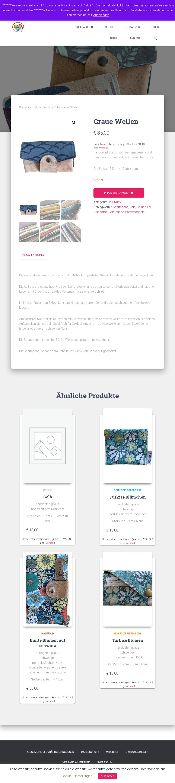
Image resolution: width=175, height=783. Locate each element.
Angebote (136, 38)
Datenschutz (90, 751)
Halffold (47, 633)
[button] (74, 123)
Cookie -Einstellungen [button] (77, 776)
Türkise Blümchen (127, 497)
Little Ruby (54, 107)
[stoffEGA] (17, 27)
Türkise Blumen (127, 640)
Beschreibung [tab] (33, 255)
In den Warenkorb (116, 192)
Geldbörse (100, 212)
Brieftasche (120, 207)
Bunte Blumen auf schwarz (47, 643)
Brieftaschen (84, 27)
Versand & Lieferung (76, 762)
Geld (133, 207)
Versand (103, 148)
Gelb (47, 496)
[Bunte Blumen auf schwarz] (47, 589)
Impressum (105, 762)
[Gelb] (47, 445)
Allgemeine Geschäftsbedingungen (50, 751)
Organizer (133, 27)
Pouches (109, 27)
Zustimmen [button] (107, 776)
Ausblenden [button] (101, 15)
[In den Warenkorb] (67, 530)
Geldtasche (116, 212)
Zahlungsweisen (137, 751)
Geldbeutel (144, 207)
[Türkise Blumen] (127, 589)
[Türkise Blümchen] (127, 445)
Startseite (24, 107)
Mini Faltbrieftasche (127, 633)
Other (155, 27)
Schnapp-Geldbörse (127, 490)
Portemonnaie (134, 212)
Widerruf (112, 751)
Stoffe (114, 38)
